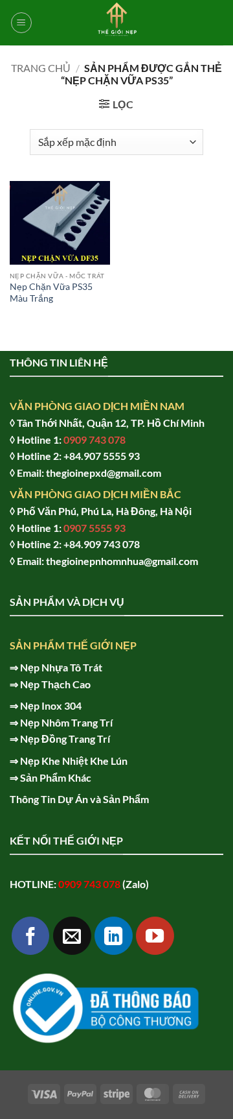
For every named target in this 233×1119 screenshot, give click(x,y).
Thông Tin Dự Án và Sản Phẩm (79, 799)
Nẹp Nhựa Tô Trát (61, 667)
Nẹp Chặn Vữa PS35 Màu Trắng (51, 293)
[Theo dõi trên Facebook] (31, 936)
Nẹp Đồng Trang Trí (65, 738)
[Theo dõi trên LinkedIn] (113, 936)
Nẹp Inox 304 (51, 705)
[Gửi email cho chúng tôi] (72, 936)
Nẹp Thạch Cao (55, 684)
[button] (21, 22)
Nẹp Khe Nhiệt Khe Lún (74, 760)
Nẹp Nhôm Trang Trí (66, 722)
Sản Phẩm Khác (55, 777)
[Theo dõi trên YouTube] (155, 936)
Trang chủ (41, 68)
